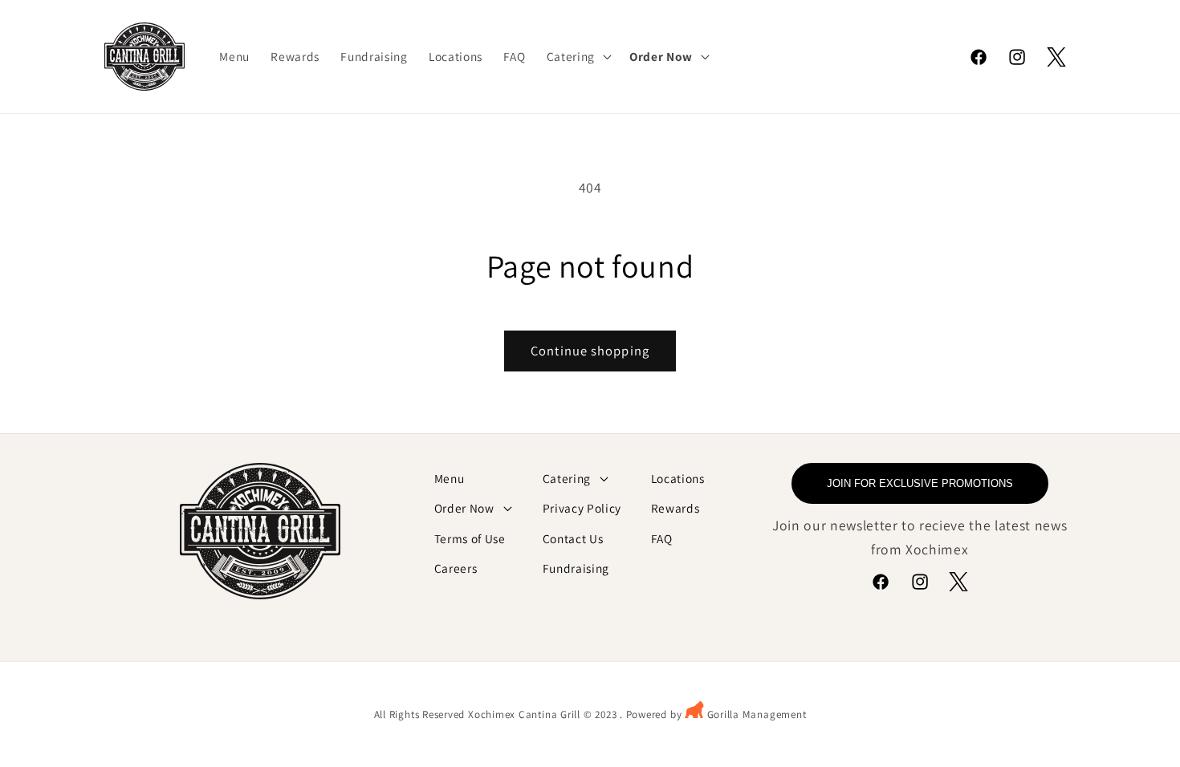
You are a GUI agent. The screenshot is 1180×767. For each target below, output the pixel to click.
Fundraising (576, 568)
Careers (456, 568)
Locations (678, 478)
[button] (577, 57)
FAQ (662, 538)
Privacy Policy (582, 508)
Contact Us (573, 538)
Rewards (675, 508)
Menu (449, 478)
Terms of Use (470, 538)
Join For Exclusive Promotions (920, 483)
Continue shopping (590, 350)
